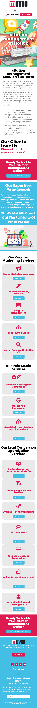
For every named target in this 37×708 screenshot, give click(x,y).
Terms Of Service (14, 703)
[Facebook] (12, 664)
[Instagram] (16, 664)
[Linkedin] (20, 664)
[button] (14, 10)
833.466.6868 (13, 14)
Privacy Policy (23, 703)
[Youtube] (24, 664)
